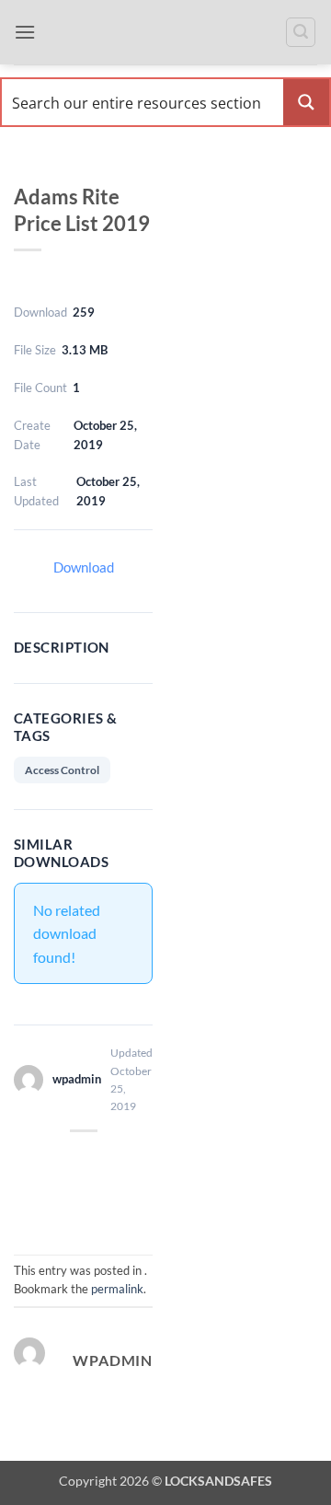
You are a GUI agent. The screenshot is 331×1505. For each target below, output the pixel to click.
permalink (117, 1288)
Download (83, 567)
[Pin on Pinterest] (67, 1204)
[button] (25, 31)
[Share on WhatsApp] (32, 1162)
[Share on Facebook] (66, 1162)
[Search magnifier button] (306, 102)
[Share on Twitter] (99, 1162)
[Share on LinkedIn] (101, 1204)
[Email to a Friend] (132, 1162)
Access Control (62, 770)
